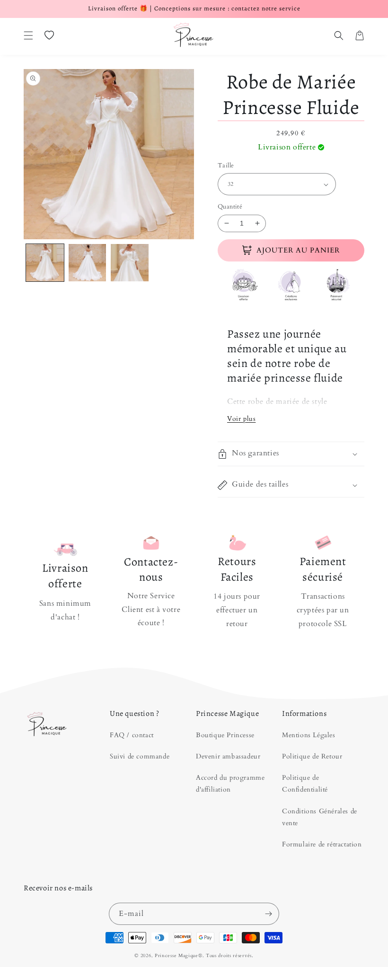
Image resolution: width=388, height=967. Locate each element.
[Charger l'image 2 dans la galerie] (87, 263)
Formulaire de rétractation (322, 844)
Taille (226, 165)
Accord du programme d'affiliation (230, 783)
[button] (28, 35)
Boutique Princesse (225, 735)
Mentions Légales (308, 735)
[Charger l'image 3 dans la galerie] (130, 263)
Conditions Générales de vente (319, 817)
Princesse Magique (176, 955)
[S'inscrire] (268, 914)
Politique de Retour (312, 756)
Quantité (230, 206)
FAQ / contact (132, 735)
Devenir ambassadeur (228, 756)
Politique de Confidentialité (305, 783)
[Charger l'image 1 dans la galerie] (45, 263)
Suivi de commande (139, 756)
